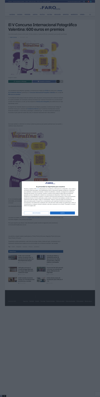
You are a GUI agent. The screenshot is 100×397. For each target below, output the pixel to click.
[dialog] (50, 198)
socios (37, 188)
